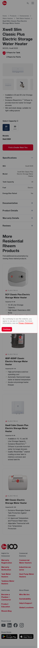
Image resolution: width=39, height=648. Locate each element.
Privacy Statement (26, 323)
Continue (7, 329)
